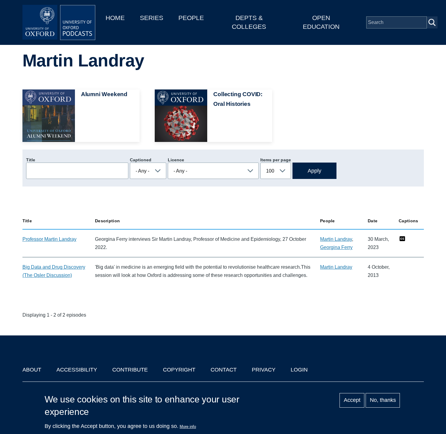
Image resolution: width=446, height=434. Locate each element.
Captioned (140, 159)
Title (30, 159)
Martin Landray (336, 239)
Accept (352, 400)
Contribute (130, 370)
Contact (224, 370)
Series (151, 17)
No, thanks (383, 400)
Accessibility (76, 370)
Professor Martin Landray (49, 239)
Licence (176, 159)
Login (299, 370)
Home (115, 17)
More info (188, 426)
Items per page (275, 159)
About (31, 370)
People (191, 17)
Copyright (179, 370)
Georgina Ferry (336, 247)
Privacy (263, 370)
